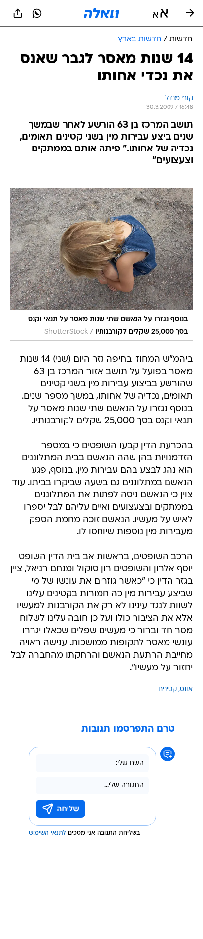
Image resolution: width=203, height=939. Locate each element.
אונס (186, 689)
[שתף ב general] (17, 13)
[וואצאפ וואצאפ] (37, 13)
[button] (160, 13)
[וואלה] (101, 13)
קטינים (167, 689)
